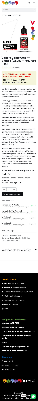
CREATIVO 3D (8, 361)
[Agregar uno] (14, 189)
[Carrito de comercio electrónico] (29, 3)
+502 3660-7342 (18, 292)
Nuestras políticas (10, 304)
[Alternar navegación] (34, 3)
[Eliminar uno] (4, 189)
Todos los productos (12, 15)
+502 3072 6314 (14, 283)
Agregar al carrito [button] (13, 194)
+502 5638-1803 (15, 287)
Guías (5, 308)
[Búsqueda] (33, 10)
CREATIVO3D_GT (10, 365)
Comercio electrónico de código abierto (19, 398)
